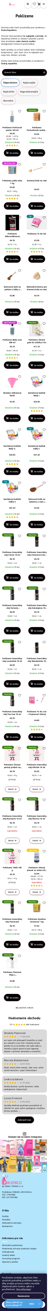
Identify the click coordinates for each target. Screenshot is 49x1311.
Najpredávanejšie (29, 91)
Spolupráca (7, 1226)
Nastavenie (24, 1296)
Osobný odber (8, 1255)
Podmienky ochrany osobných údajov (19, 1248)
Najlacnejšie (29, 82)
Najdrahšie (8, 91)
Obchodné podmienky (12, 1245)
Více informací (23, 1289)
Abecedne (8, 100)
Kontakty (6, 1219)
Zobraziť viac (24, 1119)
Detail (11, 789)
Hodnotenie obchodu (24, 1018)
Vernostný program (11, 1258)
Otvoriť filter (10, 72)
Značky (5, 1216)
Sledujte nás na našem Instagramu (25, 1137)
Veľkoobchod (8, 1252)
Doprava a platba (10, 1262)
